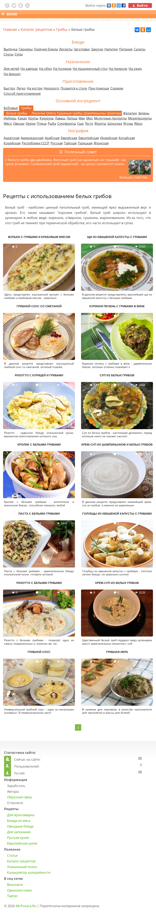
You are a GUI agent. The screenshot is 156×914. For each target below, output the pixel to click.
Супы (19, 54)
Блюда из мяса (18, 820)
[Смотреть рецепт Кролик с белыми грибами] (39, 474)
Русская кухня (18, 837)
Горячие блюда (46, 49)
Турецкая (85, 143)
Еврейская (69, 138)
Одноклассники (19, 890)
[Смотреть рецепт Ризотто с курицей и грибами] (39, 405)
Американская (32, 138)
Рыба (52, 123)
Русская (57, 143)
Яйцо (138, 123)
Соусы (8, 54)
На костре (34, 88)
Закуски (97, 49)
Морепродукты (140, 118)
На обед (45, 68)
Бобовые (11, 108)
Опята (51, 113)
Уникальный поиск (22, 867)
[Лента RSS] (27, 5)
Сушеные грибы (69, 113)
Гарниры (26, 49)
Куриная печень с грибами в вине (117, 306)
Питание (126, 49)
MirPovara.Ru (26, 906)
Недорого (51, 88)
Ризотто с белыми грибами (39, 582)
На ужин (135, 68)
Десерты (66, 49)
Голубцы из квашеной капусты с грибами (117, 513)
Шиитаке (114, 113)
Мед (89, 118)
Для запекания (18, 832)
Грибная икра (117, 652)
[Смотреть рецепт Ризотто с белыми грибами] (39, 613)
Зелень (143, 113)
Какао (22, 118)
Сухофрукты (66, 123)
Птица (42, 123)
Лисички (38, 113)
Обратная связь (19, 797)
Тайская (70, 143)
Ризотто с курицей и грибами (39, 375)
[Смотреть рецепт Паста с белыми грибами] (39, 543)
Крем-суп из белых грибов (117, 582)
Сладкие (116, 88)
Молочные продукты (110, 118)
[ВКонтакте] (137, 29)
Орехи (31, 123)
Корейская (12, 143)
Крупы (33, 118)
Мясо (8, 123)
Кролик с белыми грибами (39, 444)
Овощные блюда (20, 826)
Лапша (72, 118)
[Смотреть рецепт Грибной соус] (39, 682)
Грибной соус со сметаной (39, 306)
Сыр (80, 123)
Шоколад (114, 123)
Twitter (12, 896)
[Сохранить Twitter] (14, 5)
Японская (101, 143)
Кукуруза (47, 118)
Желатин (130, 113)
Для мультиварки (20, 815)
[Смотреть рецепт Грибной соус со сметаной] (39, 336)
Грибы (61, 29)
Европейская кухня (22, 843)
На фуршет (12, 74)
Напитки (111, 49)
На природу (118, 68)
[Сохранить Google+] (7, 5)
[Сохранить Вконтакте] (20, 5)
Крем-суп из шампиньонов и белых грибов (117, 444)
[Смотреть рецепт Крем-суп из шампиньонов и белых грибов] (117, 474)
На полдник (62, 68)
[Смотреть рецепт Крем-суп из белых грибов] (117, 613)
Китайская (127, 138)
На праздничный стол (90, 68)
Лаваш (60, 118)
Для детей (11, 68)
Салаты (139, 49)
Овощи (18, 123)
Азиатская (12, 138)
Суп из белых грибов (117, 375)
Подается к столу (74, 88)
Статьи (12, 855)
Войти (142, 5)
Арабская (52, 138)
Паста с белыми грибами (39, 513)
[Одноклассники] (142, 29)
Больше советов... (134, 177)
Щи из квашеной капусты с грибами (117, 237)
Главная (10, 29)
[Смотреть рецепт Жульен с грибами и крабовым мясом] (39, 267)
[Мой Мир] (148, 29)
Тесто (89, 123)
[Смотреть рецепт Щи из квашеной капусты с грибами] (117, 267)
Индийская (108, 138)
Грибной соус (39, 652)
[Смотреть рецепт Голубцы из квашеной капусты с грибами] (117, 543)
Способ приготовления (22, 93)
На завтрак (29, 68)
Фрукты (100, 123)
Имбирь (10, 118)
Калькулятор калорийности (28, 872)
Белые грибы (16, 113)
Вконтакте (15, 884)
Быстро (9, 88)
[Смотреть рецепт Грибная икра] (117, 682)
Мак (82, 118)
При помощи (98, 88)
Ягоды (128, 123)
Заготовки (82, 49)
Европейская (88, 138)
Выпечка (10, 49)
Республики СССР (35, 143)
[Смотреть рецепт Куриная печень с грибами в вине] (117, 336)
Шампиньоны (95, 113)
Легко (21, 88)
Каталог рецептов (36, 29)
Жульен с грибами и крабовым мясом (39, 237)
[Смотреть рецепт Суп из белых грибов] (117, 405)
